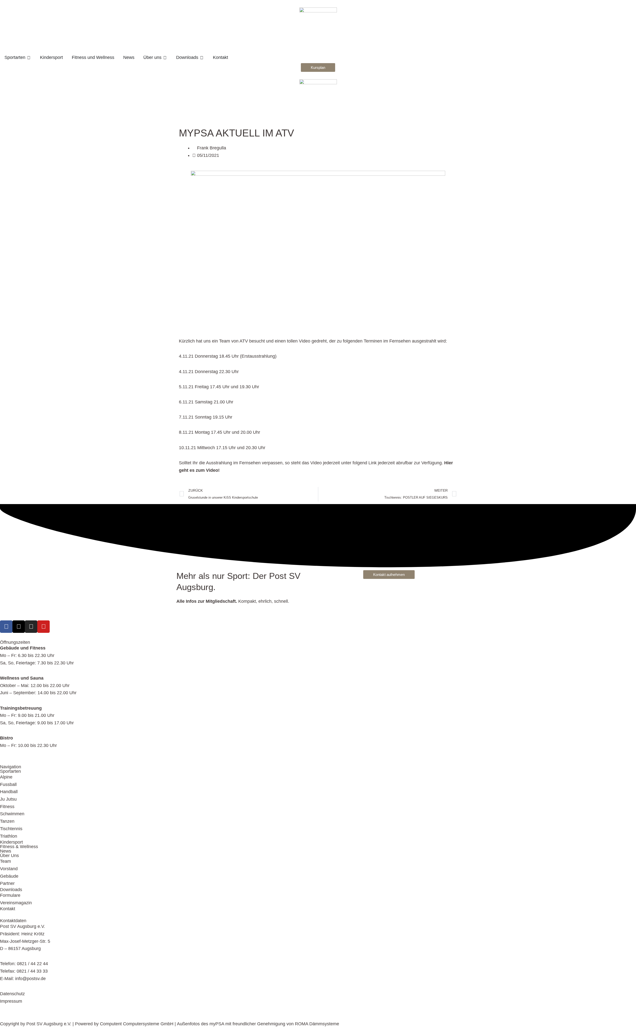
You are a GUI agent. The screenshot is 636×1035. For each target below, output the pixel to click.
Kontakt (7, 908)
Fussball (8, 784)
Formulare (10, 895)
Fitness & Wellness (19, 846)
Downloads (11, 889)
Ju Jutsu (8, 799)
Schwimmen (12, 813)
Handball (9, 791)
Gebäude (9, 876)
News (5, 851)
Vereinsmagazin (16, 902)
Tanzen (7, 821)
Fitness (7, 806)
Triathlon (8, 836)
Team (5, 861)
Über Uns (9, 855)
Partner (7, 883)
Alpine (6, 777)
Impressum (11, 1001)
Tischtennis (11, 828)
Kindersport (11, 842)
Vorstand (9, 868)
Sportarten (10, 771)
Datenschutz (12, 993)
